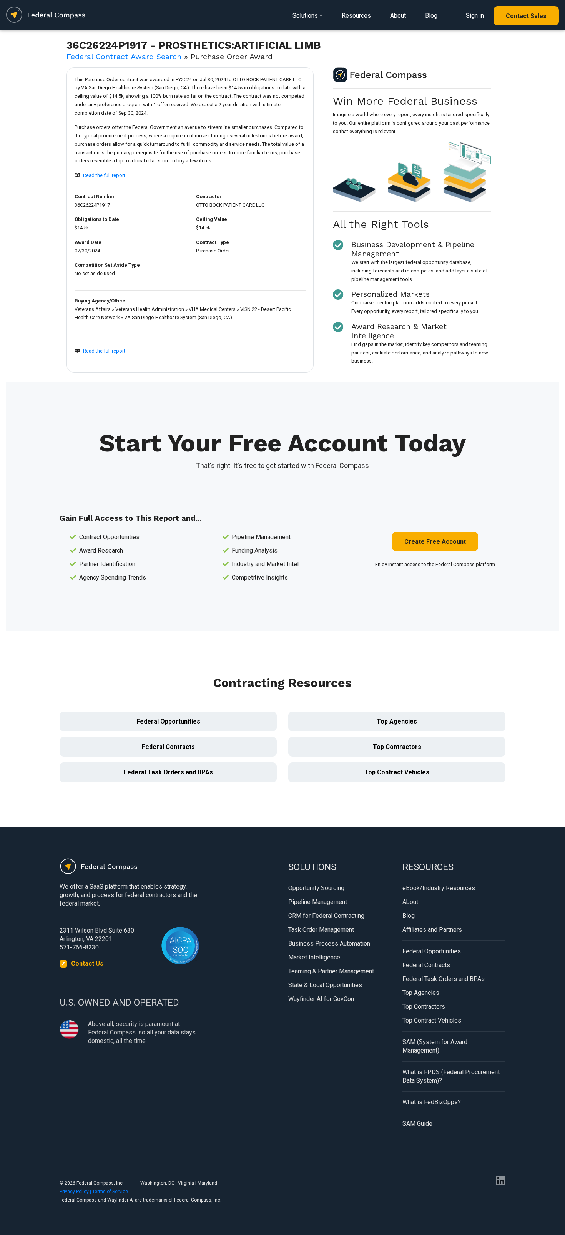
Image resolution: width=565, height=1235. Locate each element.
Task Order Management (321, 929)
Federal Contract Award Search (123, 56)
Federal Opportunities (168, 721)
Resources (356, 15)
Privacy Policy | (76, 1191)
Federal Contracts (168, 746)
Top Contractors (397, 746)
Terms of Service (110, 1191)
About (398, 15)
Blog (431, 15)
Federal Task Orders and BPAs (168, 772)
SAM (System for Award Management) (434, 1046)
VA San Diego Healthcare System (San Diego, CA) (178, 317)
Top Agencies (397, 721)
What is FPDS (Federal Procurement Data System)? (451, 1076)
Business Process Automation (329, 943)
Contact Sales (526, 16)
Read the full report (104, 175)
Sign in (475, 15)
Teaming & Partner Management (331, 971)
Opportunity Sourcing (316, 888)
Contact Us (87, 963)
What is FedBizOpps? (431, 1102)
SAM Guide (417, 1123)
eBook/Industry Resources (438, 888)
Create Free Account (435, 541)
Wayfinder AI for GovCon (321, 999)
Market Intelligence (314, 957)
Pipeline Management (317, 902)
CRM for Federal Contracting (326, 915)
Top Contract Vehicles (396, 772)
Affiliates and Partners (432, 929)
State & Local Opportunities (325, 985)
